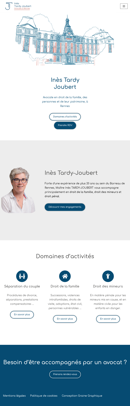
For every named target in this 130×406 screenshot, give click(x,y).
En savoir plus (22, 314)
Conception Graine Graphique (82, 395)
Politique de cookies (43, 395)
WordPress (79, 402)
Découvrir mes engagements (65, 207)
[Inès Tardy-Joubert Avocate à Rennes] (18, 6)
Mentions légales (14, 395)
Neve (47, 402)
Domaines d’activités (65, 117)
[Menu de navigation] (124, 6)
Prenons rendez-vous (65, 374)
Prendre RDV (65, 125)
